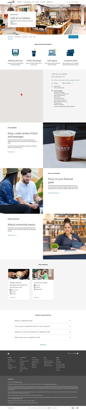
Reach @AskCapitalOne (60, 367)
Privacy (45, 359)
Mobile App (34, 364)
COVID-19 (58, 359)
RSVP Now (36, 297)
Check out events (12, 235)
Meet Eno (34, 365)
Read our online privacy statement (51, 384)
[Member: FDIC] (73, 408)
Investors (21, 365)
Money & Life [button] (25, 36)
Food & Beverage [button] (17, 36)
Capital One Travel (35, 362)
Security (57, 368)
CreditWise (10, 368)
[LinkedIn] (75, 353)
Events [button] (30, 36)
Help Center (58, 361)
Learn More (12, 297)
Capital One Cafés (35, 361)
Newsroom (22, 362)
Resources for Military (60, 364)
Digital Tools (34, 367)
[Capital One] (8, 353)
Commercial (10, 365)
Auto (9, 362)
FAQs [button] (34, 36)
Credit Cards (10, 359)
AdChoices (34, 407)
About (21, 359)
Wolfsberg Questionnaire (49, 362)
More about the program (53, 193)
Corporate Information (24, 361)
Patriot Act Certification (48, 361)
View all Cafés (73, 37)
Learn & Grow (58, 362)
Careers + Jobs (22, 367)
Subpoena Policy (47, 364)
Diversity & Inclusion (24, 368)
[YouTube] (77, 353)
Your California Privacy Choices (42, 407)
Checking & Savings (11, 361)
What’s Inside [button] (10, 36)
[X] (71, 353)
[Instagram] (68, 353)
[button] (43, 320)
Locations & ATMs (35, 359)
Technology (22, 364)
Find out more (11, 152)
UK (20, 371)
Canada (21, 370)
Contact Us (58, 370)
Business (9, 364)
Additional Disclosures (48, 365)
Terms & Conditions (54, 407)
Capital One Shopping (12, 367)
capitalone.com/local (15, 398)
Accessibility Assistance (60, 365)
